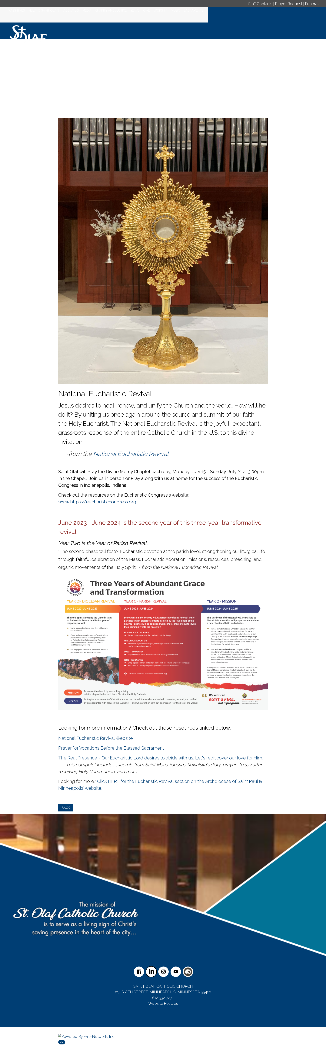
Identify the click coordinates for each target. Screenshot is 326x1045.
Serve (134, 10)
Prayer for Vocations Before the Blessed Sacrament (111, 748)
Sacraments (193, 10)
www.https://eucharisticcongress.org (97, 502)
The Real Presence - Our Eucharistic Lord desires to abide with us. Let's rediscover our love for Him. (161, 758)
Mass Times (16, 10)
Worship (160, 10)
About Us (71, 10)
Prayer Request (288, 4)
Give (146, 10)
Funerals (312, 4)
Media (86, 10)
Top (61, 1042)
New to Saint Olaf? (44, 10)
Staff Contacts (260, 4)
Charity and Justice (111, 10)
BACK (66, 808)
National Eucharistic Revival (130, 453)
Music (175, 10)
